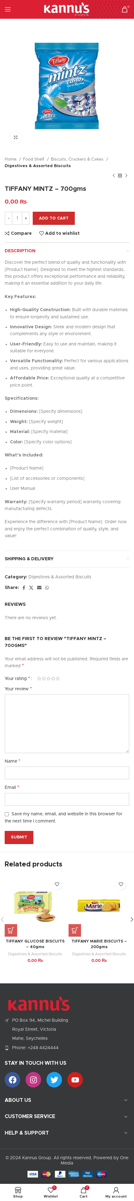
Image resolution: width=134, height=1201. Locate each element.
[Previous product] (114, 176)
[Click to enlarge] (15, 137)
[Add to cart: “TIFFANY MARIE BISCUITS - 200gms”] (75, 930)
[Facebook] (12, 1080)
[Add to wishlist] (56, 884)
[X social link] (31, 588)
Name (13, 761)
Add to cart (54, 218)
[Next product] (126, 176)
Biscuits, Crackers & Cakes (78, 159)
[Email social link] (39, 588)
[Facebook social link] (24, 588)
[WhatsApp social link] (47, 588)
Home (11, 159)
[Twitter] (54, 1080)
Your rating (17, 678)
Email (12, 787)
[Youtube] (75, 1080)
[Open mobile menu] (8, 9)
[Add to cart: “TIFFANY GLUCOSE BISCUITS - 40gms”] (11, 930)
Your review (18, 688)
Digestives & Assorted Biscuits (38, 166)
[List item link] (67, 1047)
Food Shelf (34, 159)
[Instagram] (33, 1080)
